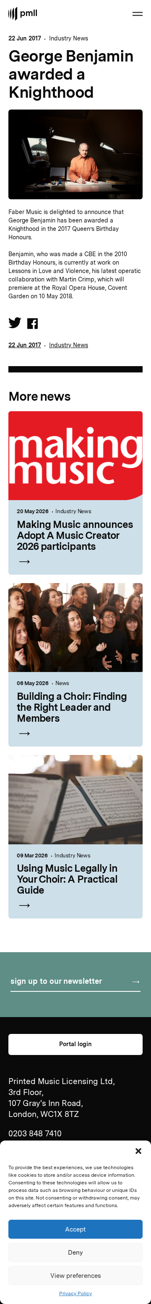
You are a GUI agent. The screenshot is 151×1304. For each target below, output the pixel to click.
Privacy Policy (75, 1293)
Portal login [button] (75, 1044)
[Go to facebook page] (32, 324)
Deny (75, 1252)
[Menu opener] (138, 14)
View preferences (75, 1276)
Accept (75, 1229)
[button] (138, 1151)
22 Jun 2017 (24, 345)
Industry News (68, 38)
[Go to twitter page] (14, 325)
